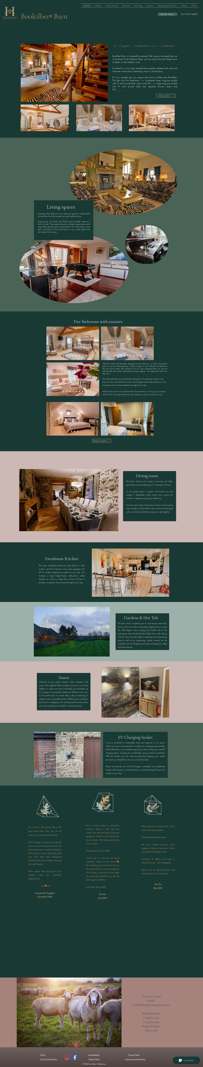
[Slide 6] (85, 355)
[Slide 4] (42, 126)
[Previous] (24, 117)
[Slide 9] (60, 355)
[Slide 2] (39, 126)
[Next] (65, 117)
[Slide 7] (79, 355)
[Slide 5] (82, 355)
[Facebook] (74, 1057)
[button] (72, 632)
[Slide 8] (76, 355)
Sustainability (93, 1055)
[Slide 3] (101, 127)
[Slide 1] (46, 126)
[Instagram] (67, 1057)
